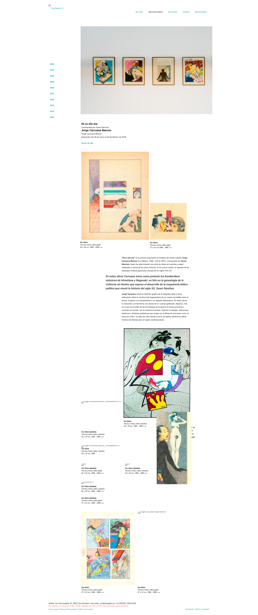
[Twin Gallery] (58, 8)
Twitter (197, 609)
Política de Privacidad (67, 609)
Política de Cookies (85, 609)
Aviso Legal (53, 609)
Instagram (205, 609)
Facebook (189, 609)
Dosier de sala (87, 143)
